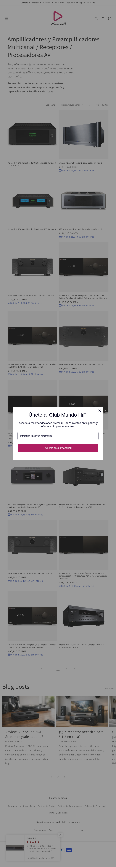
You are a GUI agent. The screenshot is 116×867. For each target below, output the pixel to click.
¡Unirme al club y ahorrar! (58, 448)
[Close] (99, 410)
